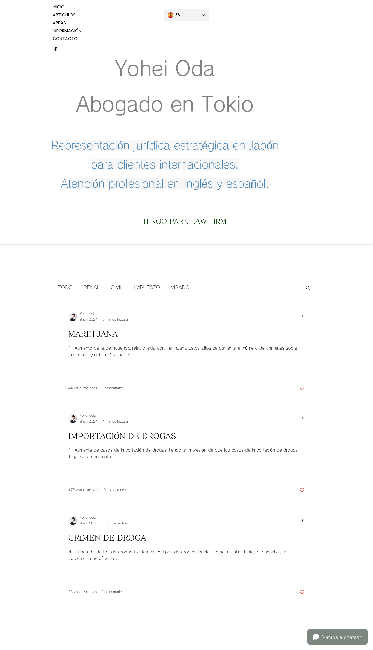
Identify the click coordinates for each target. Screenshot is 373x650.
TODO (65, 287)
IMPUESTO (147, 287)
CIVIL (117, 287)
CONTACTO (65, 39)
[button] (307, 288)
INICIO (59, 7)
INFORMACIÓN (67, 31)
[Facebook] (55, 49)
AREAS (59, 23)
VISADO (180, 287)
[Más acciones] (304, 317)
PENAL (92, 287)
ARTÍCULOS (64, 15)
